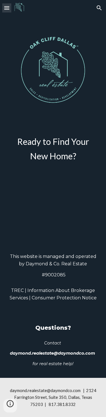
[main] (53, 149)
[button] (7, 8)
